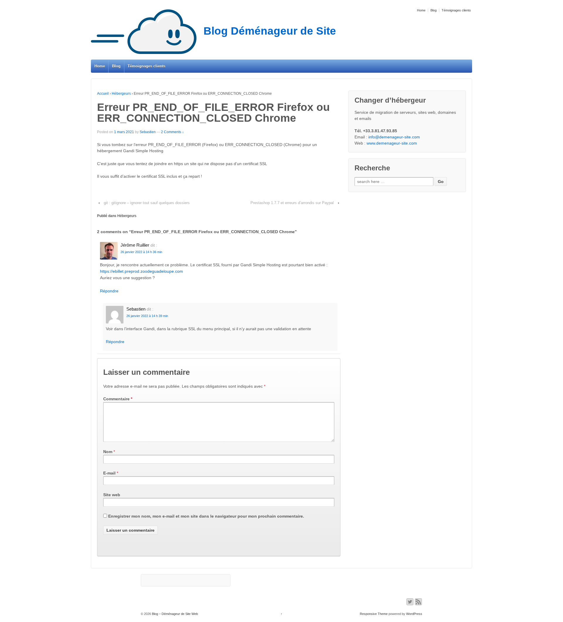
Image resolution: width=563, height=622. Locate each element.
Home (421, 10)
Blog (433, 10)
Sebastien (148, 132)
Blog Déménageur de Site (270, 31)
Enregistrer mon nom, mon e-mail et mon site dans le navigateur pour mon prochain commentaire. (206, 516)
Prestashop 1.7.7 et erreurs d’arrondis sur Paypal (292, 203)
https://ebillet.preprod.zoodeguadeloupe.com (141, 271)
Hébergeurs (121, 93)
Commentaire (117, 398)
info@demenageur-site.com (394, 137)
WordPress (414, 614)
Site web (111, 494)
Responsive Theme (374, 614)
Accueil (103, 93)
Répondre (109, 291)
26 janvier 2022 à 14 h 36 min (141, 252)
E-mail (109, 473)
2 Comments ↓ (172, 132)
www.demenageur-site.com (392, 143)
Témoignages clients (456, 10)
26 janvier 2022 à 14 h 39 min (147, 316)
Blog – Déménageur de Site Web (174, 614)
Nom (107, 451)
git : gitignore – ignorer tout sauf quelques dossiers (147, 203)
